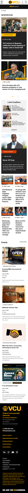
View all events (23, 241)
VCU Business (14, 7)
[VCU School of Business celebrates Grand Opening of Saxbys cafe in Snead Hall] (14, 38)
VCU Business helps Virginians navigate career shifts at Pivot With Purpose (7, 195)
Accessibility (6, 460)
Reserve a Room (7, 435)
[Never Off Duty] (14, 154)
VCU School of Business (10, 417)
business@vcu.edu (9, 430)
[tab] (12, 96)
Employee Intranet (8, 441)
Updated (5, 469)
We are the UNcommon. (14, 490)
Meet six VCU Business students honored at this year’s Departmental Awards (20, 227)
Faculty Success (7, 444)
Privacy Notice (7, 447)
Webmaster (6, 462)
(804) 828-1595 (8, 428)
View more (14, 129)
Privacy (5, 458)
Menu (2, 3)
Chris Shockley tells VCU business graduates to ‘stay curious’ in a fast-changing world (13, 87)
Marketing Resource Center (10, 438)
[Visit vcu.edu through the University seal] (14, 409)
